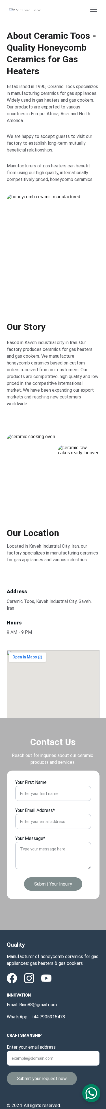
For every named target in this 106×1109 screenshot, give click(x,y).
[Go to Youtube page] (46, 978)
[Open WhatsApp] (91, 1093)
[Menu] (93, 9)
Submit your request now (42, 1078)
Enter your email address (31, 1047)
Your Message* (30, 838)
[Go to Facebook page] (12, 978)
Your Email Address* (35, 810)
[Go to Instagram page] (29, 978)
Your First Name (31, 782)
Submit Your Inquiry (53, 884)
